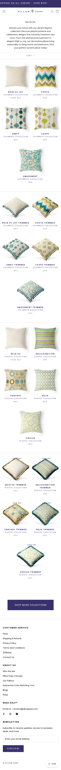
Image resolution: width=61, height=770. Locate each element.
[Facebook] (4, 713)
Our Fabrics (8, 680)
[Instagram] (10, 713)
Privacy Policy (9, 643)
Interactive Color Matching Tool (18, 685)
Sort (29, 55)
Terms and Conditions (14, 647)
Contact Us (8, 657)
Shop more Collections (31, 605)
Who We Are (9, 671)
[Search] (52, 11)
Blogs (5, 690)
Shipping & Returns (12, 638)
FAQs (5, 633)
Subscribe (13, 748)
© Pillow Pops (11, 763)
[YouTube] (17, 713)
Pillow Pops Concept (13, 676)
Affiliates (7, 652)
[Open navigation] (4, 11)
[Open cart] (57, 11)
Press (5, 694)
